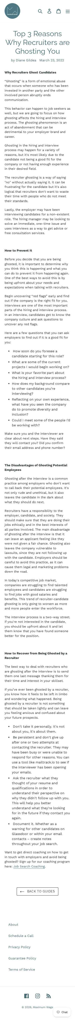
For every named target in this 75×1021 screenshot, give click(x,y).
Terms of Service (21, 969)
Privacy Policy (19, 947)
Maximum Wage (43, 1007)
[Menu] (67, 11)
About (13, 925)
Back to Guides (40, 891)
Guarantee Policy (22, 958)
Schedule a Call (21, 936)
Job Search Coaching (29, 866)
